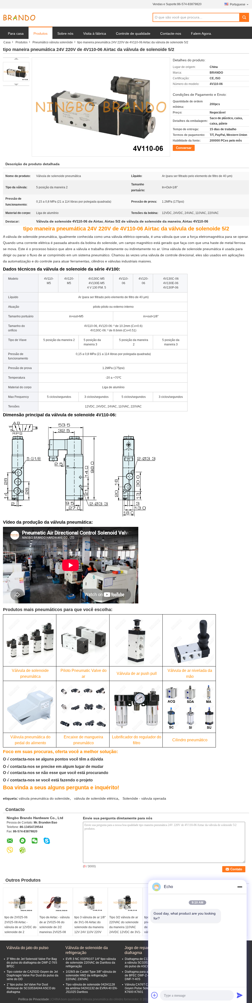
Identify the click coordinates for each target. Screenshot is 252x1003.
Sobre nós (65, 33)
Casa (7, 42)
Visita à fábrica (94, 33)
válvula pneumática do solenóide (44, 798)
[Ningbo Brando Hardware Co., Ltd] (19, 17)
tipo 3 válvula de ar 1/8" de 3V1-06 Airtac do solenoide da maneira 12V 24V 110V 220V (90, 925)
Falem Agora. (201, 33)
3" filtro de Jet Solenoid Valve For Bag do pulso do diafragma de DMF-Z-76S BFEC (32, 962)
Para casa (16, 33)
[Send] (240, 995)
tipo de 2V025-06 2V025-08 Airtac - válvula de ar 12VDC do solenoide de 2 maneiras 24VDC (20, 927)
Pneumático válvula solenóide (52, 42)
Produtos (40, 33)
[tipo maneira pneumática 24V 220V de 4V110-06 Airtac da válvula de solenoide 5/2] (16, 71)
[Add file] (154, 995)
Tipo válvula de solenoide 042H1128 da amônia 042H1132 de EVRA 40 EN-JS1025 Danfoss (92, 988)
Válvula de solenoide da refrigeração (86, 950)
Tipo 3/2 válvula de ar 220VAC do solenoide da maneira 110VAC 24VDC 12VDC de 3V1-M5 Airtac (125, 927)
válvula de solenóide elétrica (96, 798)
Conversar (183, 148)
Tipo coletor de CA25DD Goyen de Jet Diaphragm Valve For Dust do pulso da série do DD (32, 975)
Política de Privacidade (33, 999)
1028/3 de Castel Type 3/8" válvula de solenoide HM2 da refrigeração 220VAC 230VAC (91, 975)
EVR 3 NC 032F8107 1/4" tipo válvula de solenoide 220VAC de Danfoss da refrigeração (91, 962)
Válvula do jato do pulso (27, 948)
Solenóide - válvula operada (144, 798)
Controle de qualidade (133, 33)
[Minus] (240, 887)
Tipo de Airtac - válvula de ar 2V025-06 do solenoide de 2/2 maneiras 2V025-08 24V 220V (54, 927)
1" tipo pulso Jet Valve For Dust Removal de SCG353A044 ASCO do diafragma (31, 988)
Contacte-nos (170, 33)
